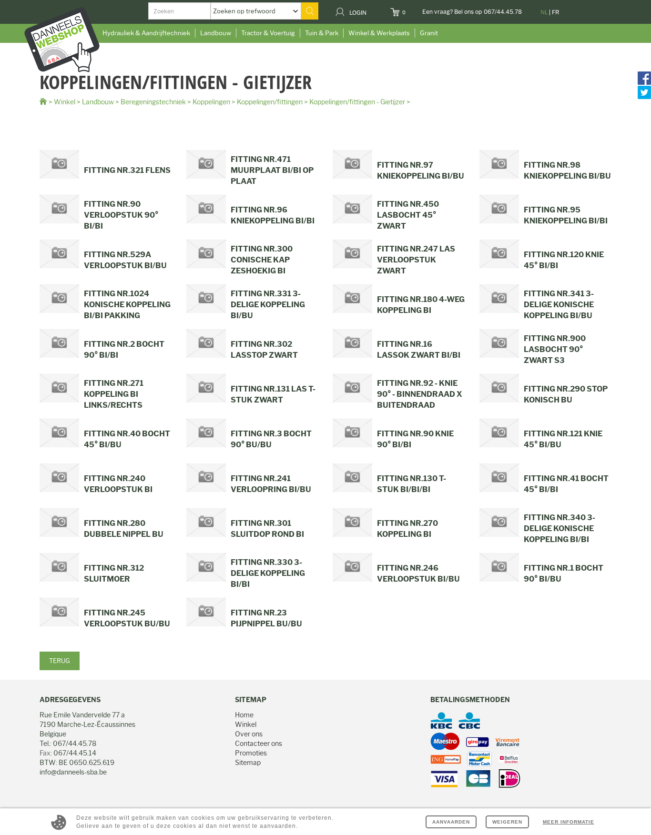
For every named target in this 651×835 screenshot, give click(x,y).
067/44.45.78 (503, 11)
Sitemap (248, 762)
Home (244, 715)
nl (544, 12)
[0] (411, 9)
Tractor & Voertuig (268, 33)
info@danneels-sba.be (73, 772)
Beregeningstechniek (153, 102)
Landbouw (215, 33)
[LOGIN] (372, 9)
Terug (59, 660)
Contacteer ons (258, 743)
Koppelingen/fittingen (270, 102)
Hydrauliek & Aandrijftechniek (146, 33)
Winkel (64, 102)
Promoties (251, 753)
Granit (429, 33)
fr (555, 12)
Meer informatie (568, 822)
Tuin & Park (321, 33)
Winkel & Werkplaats (379, 33)
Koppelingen (211, 102)
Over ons (249, 734)
